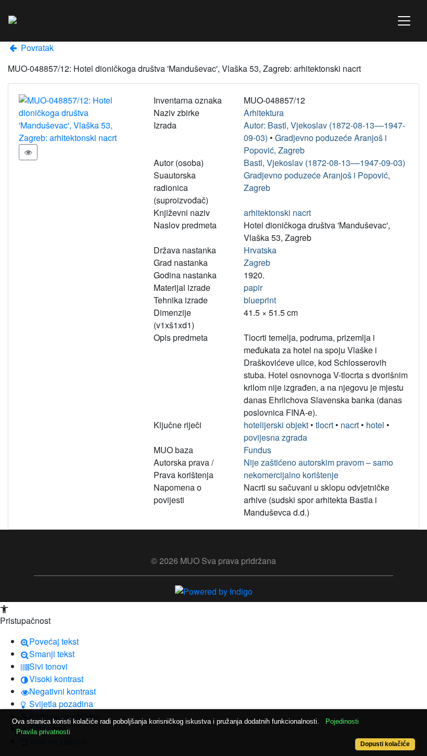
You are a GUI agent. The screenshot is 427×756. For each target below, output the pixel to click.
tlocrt (324, 425)
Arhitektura (264, 113)
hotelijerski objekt (276, 425)
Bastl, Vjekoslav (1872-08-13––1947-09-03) (324, 163)
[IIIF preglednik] (28, 152)
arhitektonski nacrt (277, 213)
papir (253, 287)
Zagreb (257, 262)
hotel (375, 425)
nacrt (350, 425)
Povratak (36, 48)
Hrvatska (260, 250)
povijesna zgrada (275, 437)
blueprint (260, 300)
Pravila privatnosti (43, 732)
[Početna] (12, 21)
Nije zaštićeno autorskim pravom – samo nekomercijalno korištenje (318, 468)
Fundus (257, 450)
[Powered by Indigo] (214, 590)
